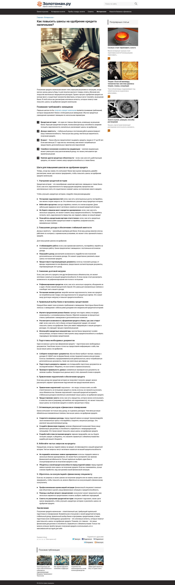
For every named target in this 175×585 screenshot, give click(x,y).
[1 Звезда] (38, 539)
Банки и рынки (42, 12)
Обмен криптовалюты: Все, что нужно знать (96, 567)
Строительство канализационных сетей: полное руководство (78, 568)
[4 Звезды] (43, 539)
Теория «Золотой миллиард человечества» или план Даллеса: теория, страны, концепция (121, 84)
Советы (91, 12)
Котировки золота (58, 12)
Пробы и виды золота (76, 12)
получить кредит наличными (66, 110)
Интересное (101, 12)
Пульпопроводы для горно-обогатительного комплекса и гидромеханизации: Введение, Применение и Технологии (44, 571)
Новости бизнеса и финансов (120, 12)
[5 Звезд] (44, 539)
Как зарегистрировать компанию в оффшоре (61, 567)
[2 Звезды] (39, 539)
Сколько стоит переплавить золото (122, 48)
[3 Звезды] (41, 539)
